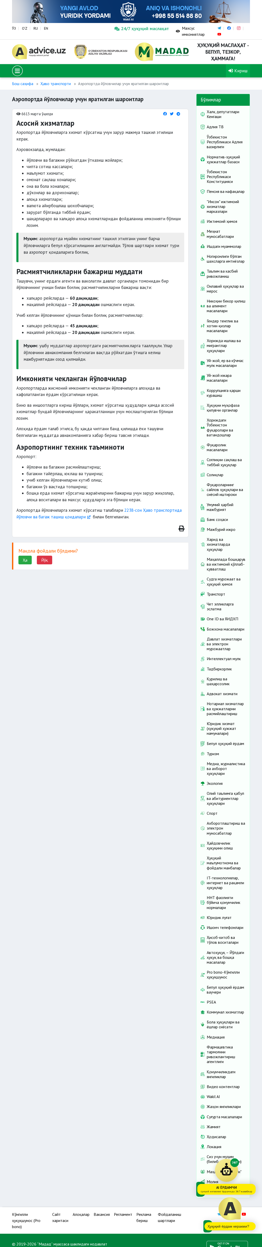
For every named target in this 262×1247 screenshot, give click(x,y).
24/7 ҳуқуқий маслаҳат (144, 28)
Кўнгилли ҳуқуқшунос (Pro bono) (26, 1220)
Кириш (240, 71)
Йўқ (44, 560)
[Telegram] (178, 113)
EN (46, 28)
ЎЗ (14, 28)
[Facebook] (165, 113)
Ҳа (25, 560)
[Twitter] (171, 113)
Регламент (123, 1214)
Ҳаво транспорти (55, 83)
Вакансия (102, 1214)
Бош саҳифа (22, 83)
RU (36, 28)
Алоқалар (81, 1214)
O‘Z (24, 28)
